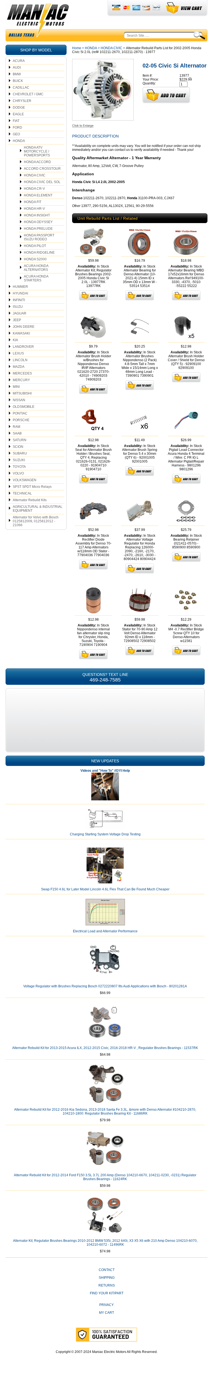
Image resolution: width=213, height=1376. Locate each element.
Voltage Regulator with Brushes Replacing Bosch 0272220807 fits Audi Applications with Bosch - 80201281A (105, 986)
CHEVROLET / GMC (28, 94)
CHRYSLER (22, 101)
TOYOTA (19, 467)
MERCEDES (22, 373)
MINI (16, 387)
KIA (15, 340)
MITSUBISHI (22, 393)
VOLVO (18, 473)
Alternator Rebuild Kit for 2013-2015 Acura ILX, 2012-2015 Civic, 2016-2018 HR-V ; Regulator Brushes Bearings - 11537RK (105, 1048)
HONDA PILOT (35, 246)
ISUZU (18, 307)
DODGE (19, 107)
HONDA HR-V (34, 209)
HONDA (19, 141)
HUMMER (20, 287)
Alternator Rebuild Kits (30, 500)
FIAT (16, 121)
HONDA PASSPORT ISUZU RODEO (39, 237)
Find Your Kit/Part (106, 1293)
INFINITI (19, 300)
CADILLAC (21, 87)
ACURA (19, 61)
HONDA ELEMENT (38, 195)
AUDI (17, 67)
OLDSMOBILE (23, 407)
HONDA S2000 (35, 259)
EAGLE (18, 114)
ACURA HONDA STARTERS (36, 278)
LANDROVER (23, 347)
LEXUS (18, 353)
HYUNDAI (20, 293)
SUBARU (20, 453)
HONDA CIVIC (34, 175)
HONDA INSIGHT (37, 215)
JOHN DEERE (23, 327)
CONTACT (107, 1270)
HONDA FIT (32, 202)
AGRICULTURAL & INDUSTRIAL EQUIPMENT (37, 509)
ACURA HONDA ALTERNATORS (36, 268)
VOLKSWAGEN (24, 480)
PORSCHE (21, 420)
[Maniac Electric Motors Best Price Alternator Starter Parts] (38, 22)
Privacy (106, 1305)
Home (76, 48)
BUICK (18, 81)
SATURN (19, 440)
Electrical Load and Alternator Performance (105, 931)
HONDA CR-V (34, 189)
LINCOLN (20, 360)
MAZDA (18, 367)
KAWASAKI (21, 333)
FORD (17, 127)
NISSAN (19, 400)
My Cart (106, 1313)
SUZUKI (19, 460)
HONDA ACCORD (37, 162)
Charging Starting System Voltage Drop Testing (105, 834)
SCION (18, 447)
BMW (17, 74)
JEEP (17, 320)
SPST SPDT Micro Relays (32, 487)
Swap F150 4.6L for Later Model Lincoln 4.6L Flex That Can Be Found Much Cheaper (105, 889)
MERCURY (21, 380)
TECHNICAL (22, 493)
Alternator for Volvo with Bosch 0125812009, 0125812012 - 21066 (36, 521)
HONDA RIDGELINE (39, 252)
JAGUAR (19, 313)
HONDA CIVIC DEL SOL (42, 182)
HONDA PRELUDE (38, 229)
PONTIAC (20, 413)
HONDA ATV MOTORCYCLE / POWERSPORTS (37, 151)
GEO (16, 134)
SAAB (17, 433)
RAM (16, 427)
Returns (106, 1285)
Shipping (107, 1278)
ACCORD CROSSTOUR (42, 169)
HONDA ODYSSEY (38, 222)
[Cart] (184, 8)
